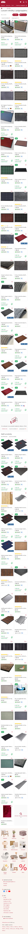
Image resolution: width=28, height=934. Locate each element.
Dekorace (8, 5)
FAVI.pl (8, 926)
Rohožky (9, 8)
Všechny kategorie (20, 5)
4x (21, 82)
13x (7, 580)
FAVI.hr (20, 926)
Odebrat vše (4, 428)
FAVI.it (3, 928)
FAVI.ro (12, 926)
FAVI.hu (16, 926)
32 (12, 662)
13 (25, 567)
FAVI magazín (6, 905)
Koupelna (5, 861)
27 (12, 615)
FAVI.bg (17, 928)
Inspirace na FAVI (7, 903)
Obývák (14, 861)
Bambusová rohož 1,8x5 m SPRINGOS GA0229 (12, 507)
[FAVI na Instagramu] (6, 891)
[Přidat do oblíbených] (12, 112)
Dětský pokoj (5, 873)
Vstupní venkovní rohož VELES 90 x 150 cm (11, 275)
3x (7, 654)
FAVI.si (3, 930)
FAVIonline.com (5, 922)
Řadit (16, 14)
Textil (12, 5)
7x (21, 553)
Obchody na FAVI (7, 899)
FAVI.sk (4, 926)
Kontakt (5, 883)
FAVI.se (8, 928)
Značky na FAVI (7, 901)
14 (12, 21)
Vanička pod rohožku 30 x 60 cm (9, 608)
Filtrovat (24, 14)
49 (25, 758)
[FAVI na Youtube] (9, 891)
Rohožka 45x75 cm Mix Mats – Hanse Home (11, 656)
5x (7, 82)
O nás (4, 897)
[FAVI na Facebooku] (4, 891)
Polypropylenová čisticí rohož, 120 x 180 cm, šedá (13, 322)
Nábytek (3, 5)
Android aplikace (9, 918)
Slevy (23, 872)
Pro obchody (6, 906)
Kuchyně (23, 849)
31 (25, 466)
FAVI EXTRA (6, 908)
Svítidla (5, 849)
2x (7, 60)
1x (7, 177)
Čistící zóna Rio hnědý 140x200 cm (9, 349)
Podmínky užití (6, 910)
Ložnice (23, 861)
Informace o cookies (8, 912)
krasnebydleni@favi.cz (10, 881)
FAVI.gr (21, 928)
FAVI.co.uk (12, 928)
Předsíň (14, 872)
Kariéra (5, 885)
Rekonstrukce (14, 849)
